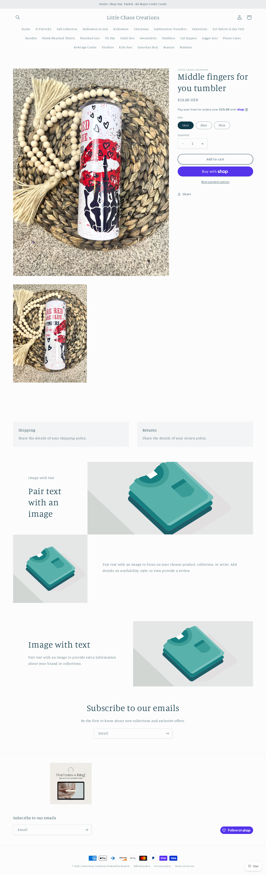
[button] (18, 17)
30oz (221, 125)
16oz (185, 125)
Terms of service (184, 866)
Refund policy (142, 866)
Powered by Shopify (118, 866)
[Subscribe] (167, 733)
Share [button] (187, 194)
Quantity (183, 135)
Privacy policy (162, 866)
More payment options (215, 181)
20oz (203, 125)
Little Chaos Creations (94, 866)
